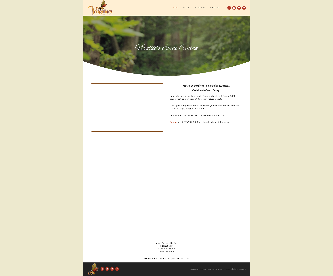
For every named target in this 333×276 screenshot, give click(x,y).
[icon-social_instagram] (234, 8)
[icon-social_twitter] (239, 8)
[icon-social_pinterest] (244, 8)
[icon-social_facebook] (229, 8)
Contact (214, 8)
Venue (186, 8)
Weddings (200, 8)
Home (175, 8)
